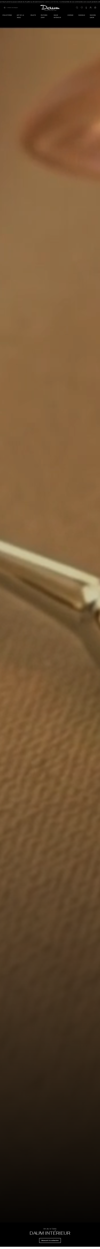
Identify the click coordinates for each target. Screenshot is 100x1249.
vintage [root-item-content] (70, 15)
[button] (95, 7)
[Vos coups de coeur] (82, 7)
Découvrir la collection (50, 1240)
